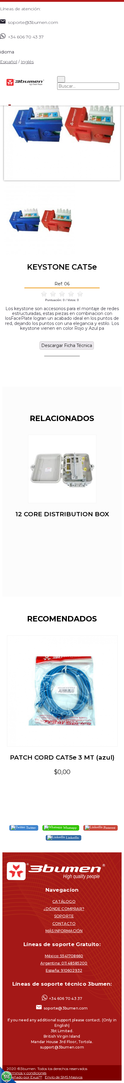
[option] (62, 122)
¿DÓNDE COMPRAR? (64, 908)
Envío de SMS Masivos (63, 1077)
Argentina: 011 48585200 (63, 963)
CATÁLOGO (64, 901)
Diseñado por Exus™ (24, 1077)
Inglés (27, 61)
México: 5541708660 (64, 956)
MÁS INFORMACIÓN (64, 931)
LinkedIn (72, 837)
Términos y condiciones (26, 1073)
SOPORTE (64, 916)
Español (8, 61)
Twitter (30, 827)
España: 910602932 (64, 970)
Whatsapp (69, 827)
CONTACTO (64, 923)
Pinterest (109, 827)
